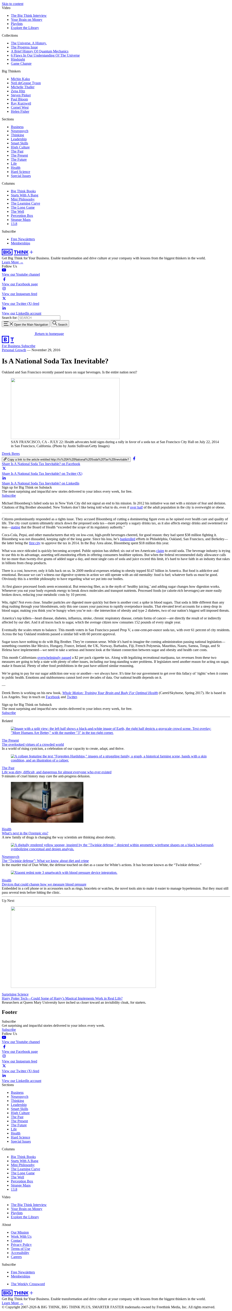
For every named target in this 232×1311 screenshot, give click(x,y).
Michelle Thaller (22, 87)
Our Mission (20, 1232)
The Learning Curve (25, 203)
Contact (16, 1240)
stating (15, 527)
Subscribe (28, 346)
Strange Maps (21, 220)
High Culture (20, 147)
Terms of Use (20, 1249)
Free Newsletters (23, 239)
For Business (11, 346)
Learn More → (12, 262)
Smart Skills (19, 143)
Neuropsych (19, 131)
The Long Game (23, 207)
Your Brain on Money (26, 19)
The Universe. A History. (29, 43)
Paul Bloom (19, 99)
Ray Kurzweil (21, 103)
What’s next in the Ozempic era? (25, 833)
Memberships (20, 243)
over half (136, 507)
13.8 (14, 224)
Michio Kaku (20, 79)
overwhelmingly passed (54, 657)
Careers (16, 1257)
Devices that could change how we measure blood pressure (44, 884)
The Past (17, 151)
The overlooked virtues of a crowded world (33, 744)
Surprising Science (15, 994)
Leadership (19, 139)
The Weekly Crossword (28, 1284)
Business (17, 127)
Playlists (17, 24)
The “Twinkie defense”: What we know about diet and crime (45, 861)
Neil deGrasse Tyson (26, 83)
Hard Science (20, 172)
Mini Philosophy (23, 199)
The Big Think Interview (29, 15)
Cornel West (20, 107)
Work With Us (21, 1236)
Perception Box (22, 215)
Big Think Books (23, 191)
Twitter (72, 697)
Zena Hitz (18, 91)
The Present (19, 155)
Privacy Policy (21, 1245)
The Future (19, 159)
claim (160, 551)
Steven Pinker (21, 95)
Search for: (9, 318)
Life (14, 163)
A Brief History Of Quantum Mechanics (39, 51)
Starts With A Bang (24, 195)
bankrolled (127, 539)
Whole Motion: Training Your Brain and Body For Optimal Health (110, 693)
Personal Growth (14, 350)
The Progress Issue (24, 47)
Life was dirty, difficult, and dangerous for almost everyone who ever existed (56, 772)
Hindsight (18, 59)
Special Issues (21, 176)
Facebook (53, 697)
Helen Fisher (20, 111)
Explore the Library (25, 28)
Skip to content (12, 4)
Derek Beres (11, 454)
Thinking (17, 135)
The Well (17, 211)
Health (15, 168)
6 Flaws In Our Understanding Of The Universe (45, 55)
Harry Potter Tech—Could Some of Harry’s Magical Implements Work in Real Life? (62, 998)
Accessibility (20, 1253)
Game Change (21, 63)
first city (35, 543)
